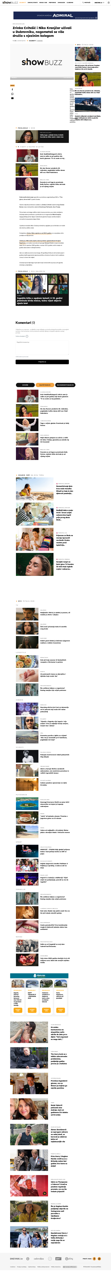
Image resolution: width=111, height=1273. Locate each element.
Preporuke (52, 2)
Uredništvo (12, 1267)
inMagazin (61, 2)
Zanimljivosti (33, 2)
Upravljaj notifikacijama (70, 1267)
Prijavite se (42, 362)
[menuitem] (109, 2)
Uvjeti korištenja (32, 1267)
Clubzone (70, 2)
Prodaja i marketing (21, 1267)
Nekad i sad (43, 2)
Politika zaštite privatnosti (43, 1267)
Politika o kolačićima (56, 1267)
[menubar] (109, 2)
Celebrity (22, 2)
